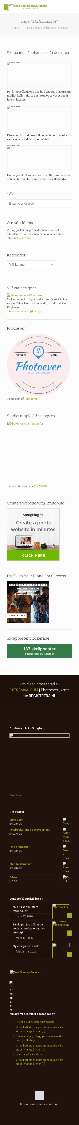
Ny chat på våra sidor (29, 1054)
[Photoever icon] (50, 1110)
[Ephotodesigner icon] (55, 1110)
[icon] (41, 1110)
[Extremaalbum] (25, 6)
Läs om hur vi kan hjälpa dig (24, 311)
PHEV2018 (40, 486)
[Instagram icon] (37, 1110)
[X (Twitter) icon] (24, 1110)
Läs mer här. (24, 238)
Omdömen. (16, 795)
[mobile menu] (73, 6)
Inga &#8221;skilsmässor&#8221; (47, 27)
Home (15, 27)
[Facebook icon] (19, 1110)
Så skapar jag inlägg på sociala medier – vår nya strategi (41, 1038)
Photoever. (31, 398)
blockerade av (44, 652)
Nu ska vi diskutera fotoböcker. (32, 1014)
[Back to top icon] (39, 1095)
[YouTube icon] (28, 1110)
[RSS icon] (46, 1110)
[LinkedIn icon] (33, 1110)
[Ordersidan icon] (59, 1110)
